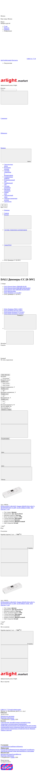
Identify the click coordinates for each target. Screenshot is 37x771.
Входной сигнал (5, 380)
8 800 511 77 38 (5, 709)
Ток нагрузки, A (5, 408)
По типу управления (7, 360)
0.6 (4, 401)
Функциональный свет (12, 725)
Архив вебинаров (20, 749)
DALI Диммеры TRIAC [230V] (13, 309)
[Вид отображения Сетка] (14, 417)
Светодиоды (7, 201)
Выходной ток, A (6, 397)
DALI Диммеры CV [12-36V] (12, 292)
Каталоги (3, 749)
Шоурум (18, 754)
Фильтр (3, 479)
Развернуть (20, 315)
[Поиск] (14, 97)
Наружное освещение (7, 189)
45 (4, 396)
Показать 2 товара (6, 409)
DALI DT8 (6, 385)
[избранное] (14, 569)
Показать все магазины (7, 716)
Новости (6, 28)
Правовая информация (7, 718)
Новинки (7, 210)
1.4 (4, 403)
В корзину (30, 548)
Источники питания (7, 168)
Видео (8, 749)
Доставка (9, 754)
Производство (8, 746)
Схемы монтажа (17, 751)
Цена (2, 452)
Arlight (13, 719)
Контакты (15, 60)
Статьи (28, 749)
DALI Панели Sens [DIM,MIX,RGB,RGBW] (17, 289)
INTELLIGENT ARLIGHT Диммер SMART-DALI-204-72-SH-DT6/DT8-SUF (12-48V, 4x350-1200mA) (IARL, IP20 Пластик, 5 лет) (18, 508)
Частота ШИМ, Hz (6, 406)
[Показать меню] (17, 222)
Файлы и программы (28, 751)
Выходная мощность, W (8, 404)
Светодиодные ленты (7, 722)
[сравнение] (14, 556)
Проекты (6, 29)
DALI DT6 (6, 383)
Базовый (3, 358)
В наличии (6, 378)
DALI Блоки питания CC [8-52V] (14, 313)
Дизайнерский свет (25, 725)
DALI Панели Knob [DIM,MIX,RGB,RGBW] (17, 288)
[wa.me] (14, 708)
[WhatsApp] (14, 58)
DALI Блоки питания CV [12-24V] (14, 312)
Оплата (14, 754)
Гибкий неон (6, 193)
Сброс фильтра (5, 374)
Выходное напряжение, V (8, 392)
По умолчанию (5, 438)
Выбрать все (4, 381)
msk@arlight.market (15, 709)
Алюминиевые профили (8, 177)
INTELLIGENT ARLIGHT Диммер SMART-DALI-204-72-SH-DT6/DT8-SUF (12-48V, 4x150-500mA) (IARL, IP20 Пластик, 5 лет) (18, 603)
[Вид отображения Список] (14, 431)
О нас (5, 26)
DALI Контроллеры (10, 291)
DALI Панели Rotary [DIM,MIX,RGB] (15, 286)
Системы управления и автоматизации (16, 723)
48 (4, 391)
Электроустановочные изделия (13, 728)
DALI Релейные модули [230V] (13, 310)
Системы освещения (7, 186)
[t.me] (14, 695)
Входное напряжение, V (8, 387)
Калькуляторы (8, 751)
